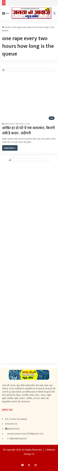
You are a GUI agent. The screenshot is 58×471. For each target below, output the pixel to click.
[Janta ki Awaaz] (31, 13)
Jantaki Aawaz (9, 124)
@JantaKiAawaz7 (18, 438)
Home (7, 27)
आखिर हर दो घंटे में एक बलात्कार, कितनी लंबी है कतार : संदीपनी (28, 130)
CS (33, 454)
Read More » (10, 148)
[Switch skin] (54, 14)
